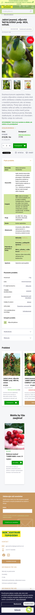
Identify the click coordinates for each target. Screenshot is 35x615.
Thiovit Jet (18, 240)
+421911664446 (10, 550)
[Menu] (32, 6)
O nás (3, 577)
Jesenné (28, 291)
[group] (17, 454)
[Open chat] (29, 610)
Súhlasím (17, 610)
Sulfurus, (25, 238)
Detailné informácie (8, 128)
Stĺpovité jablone (13, 322)
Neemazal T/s (24, 251)
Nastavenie (17, 604)
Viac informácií (21, 599)
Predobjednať (18, 145)
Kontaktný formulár (11, 561)
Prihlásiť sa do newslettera (11, 522)
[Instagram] (8, 554)
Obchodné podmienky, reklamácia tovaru (13, 580)
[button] (14, 466)
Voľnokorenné (27, 311)
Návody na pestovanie (8, 571)
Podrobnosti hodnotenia (25, 29)
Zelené (29, 302)
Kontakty (4, 574)
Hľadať (30, 11)
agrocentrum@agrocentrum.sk (15, 546)
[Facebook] (3, 554)
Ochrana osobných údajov (9, 583)
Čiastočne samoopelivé (24, 306)
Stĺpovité (28, 286)
